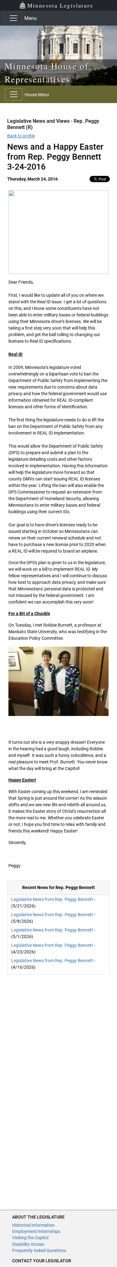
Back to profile (21, 135)
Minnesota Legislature (60, 5)
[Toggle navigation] (13, 18)
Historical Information (33, 1225)
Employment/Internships (36, 1231)
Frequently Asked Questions (39, 1250)
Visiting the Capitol (30, 1237)
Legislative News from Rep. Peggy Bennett (52, 899)
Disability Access (28, 1244)
